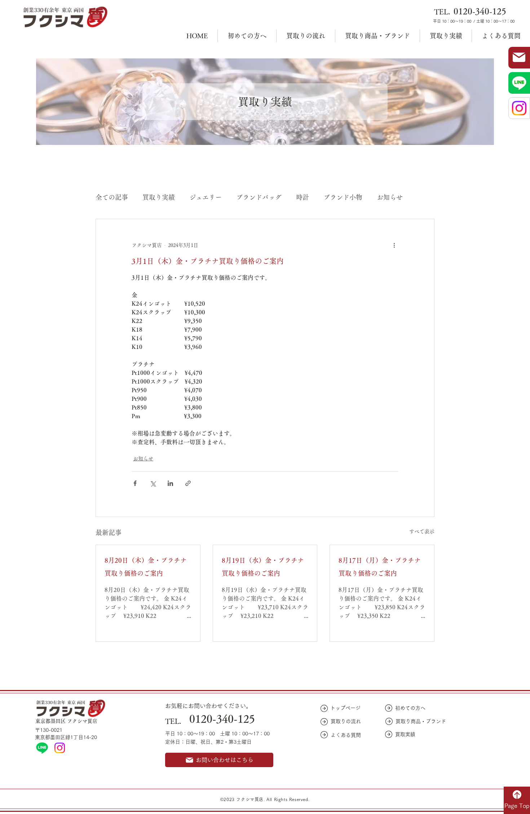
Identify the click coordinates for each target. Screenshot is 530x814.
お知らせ (390, 197)
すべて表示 (421, 531)
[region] (519, 57)
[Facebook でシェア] (135, 483)
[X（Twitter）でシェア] (152, 483)
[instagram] (60, 748)
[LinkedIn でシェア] (170, 483)
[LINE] (42, 748)
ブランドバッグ (259, 197)
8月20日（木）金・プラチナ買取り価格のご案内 (146, 566)
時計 (302, 197)
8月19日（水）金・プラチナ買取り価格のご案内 (263, 566)
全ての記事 (112, 197)
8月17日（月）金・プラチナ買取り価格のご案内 (380, 566)
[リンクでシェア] (188, 483)
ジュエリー (205, 197)
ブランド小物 (342, 197)
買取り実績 (158, 197)
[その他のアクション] (394, 245)
